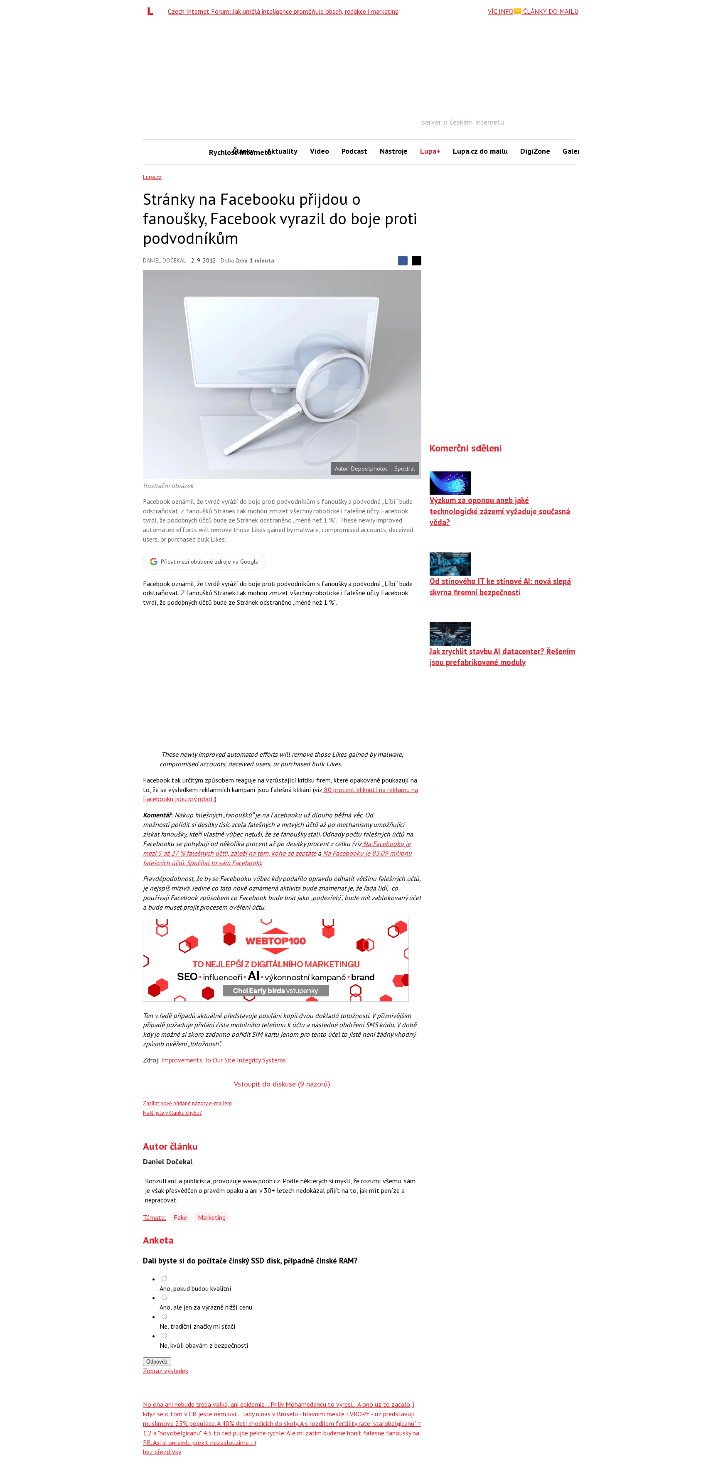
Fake (180, 1217)
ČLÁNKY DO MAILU (549, 11)
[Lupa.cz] (152, 11)
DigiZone (535, 151)
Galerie (574, 151)
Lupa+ (430, 151)
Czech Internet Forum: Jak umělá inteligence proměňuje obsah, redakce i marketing (283, 11)
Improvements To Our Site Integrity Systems (223, 1060)
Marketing (212, 1217)
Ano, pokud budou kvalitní (195, 1288)
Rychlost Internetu (217, 152)
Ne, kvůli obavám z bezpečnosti (204, 1345)
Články (243, 151)
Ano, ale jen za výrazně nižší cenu (206, 1307)
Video (319, 151)
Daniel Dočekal (164, 260)
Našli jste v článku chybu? (172, 1112)
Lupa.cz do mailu (480, 151)
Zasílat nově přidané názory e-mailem (187, 1103)
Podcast (354, 151)
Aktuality (282, 151)
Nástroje (394, 151)
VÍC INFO (501, 11)
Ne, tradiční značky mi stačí (198, 1326)
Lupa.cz (152, 177)
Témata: (154, 1217)
